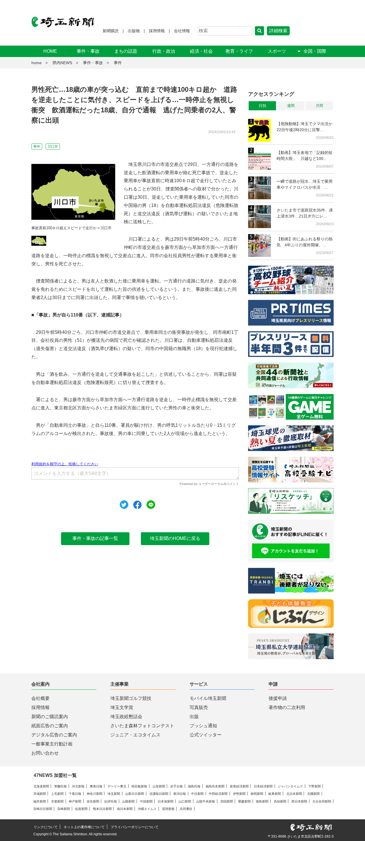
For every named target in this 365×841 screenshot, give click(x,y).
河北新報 (78, 786)
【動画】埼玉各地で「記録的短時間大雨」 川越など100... (304, 155)
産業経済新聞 (239, 786)
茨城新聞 (39, 793)
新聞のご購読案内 (49, 716)
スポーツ (277, 51)
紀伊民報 (110, 801)
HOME (50, 51)
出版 (194, 716)
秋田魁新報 (139, 786)
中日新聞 (197, 793)
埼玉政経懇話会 (126, 716)
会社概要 (40, 698)
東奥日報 (96, 786)
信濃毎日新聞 (158, 793)
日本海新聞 (165, 801)
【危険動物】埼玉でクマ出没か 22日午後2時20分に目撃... (305, 126)
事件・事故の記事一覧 (95, 538)
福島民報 (194, 786)
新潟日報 (179, 793)
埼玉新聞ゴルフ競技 (130, 698)
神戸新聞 (75, 801)
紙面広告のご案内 (49, 725)
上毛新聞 (57, 793)
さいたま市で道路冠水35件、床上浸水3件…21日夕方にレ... (305, 213)
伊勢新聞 (239, 793)
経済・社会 (201, 51)
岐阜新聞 (274, 793)
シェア (137, 504)
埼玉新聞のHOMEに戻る (175, 538)
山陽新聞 (128, 801)
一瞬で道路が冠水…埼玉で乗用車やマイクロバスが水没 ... (304, 184)
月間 (319, 105)
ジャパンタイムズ (290, 786)
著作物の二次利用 (287, 707)
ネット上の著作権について (84, 827)
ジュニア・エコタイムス (135, 734)
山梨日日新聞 (134, 793)
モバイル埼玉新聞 (208, 698)
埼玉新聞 (114, 793)
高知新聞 (280, 801)
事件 (118, 62)
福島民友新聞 (215, 786)
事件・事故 (88, 51)
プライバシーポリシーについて (135, 827)
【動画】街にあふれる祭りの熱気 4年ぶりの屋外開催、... (304, 242)
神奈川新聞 (94, 793)
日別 (262, 105)
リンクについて (46, 827)
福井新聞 (39, 801)
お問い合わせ (45, 753)
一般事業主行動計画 (51, 744)
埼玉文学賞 (121, 707)
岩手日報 (176, 786)
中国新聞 (146, 801)
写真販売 (199, 707)
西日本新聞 (299, 801)
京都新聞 (57, 801)
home (36, 62)
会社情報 (182, 31)
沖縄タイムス (147, 808)
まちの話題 (125, 51)
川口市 (53, 147)
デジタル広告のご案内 (54, 734)
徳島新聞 (262, 801)
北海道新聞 (41, 786)
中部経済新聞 (218, 793)
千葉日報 (75, 793)
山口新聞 (185, 801)
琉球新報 (168, 808)
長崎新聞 (63, 808)
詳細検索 (278, 30)
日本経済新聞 (263, 786)
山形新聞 (159, 786)
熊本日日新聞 (102, 808)
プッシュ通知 (203, 725)
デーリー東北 (117, 786)
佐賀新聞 (81, 808)
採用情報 (157, 31)
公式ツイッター (206, 734)
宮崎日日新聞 (42, 808)
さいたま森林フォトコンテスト (142, 725)
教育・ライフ (239, 51)
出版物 (134, 31)
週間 (291, 105)
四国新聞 (226, 801)
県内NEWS (62, 62)
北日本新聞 (294, 793)
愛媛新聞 (244, 801)
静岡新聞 (257, 793)
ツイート (124, 504)
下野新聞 (314, 786)
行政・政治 (163, 51)
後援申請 (278, 698)
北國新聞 (313, 793)
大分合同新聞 (321, 801)
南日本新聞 (125, 808)
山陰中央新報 (205, 801)
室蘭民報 (60, 786)
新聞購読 (111, 31)
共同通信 (186, 808)
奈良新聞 (93, 801)
